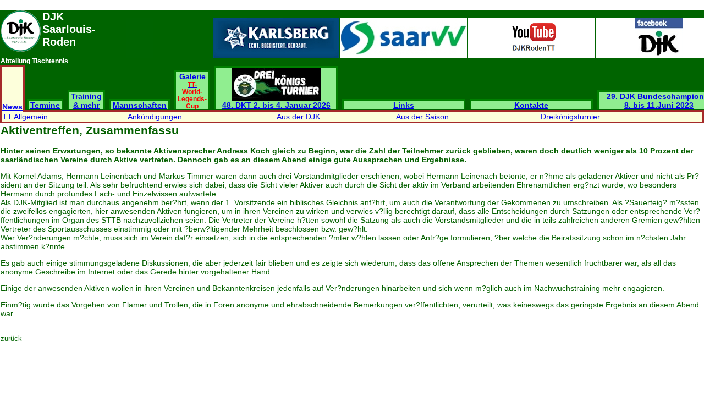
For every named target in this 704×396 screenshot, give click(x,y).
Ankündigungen (155, 116)
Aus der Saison (422, 116)
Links (403, 105)
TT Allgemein (25, 116)
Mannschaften (140, 105)
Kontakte (531, 105)
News (12, 106)
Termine (45, 105)
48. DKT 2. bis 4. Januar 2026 (276, 105)
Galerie (192, 90)
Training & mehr (86, 100)
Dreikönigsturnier (570, 116)
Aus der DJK (298, 116)
